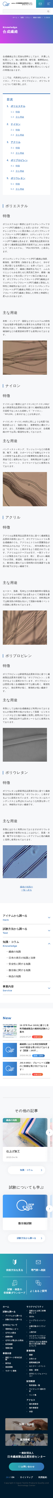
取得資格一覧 (34, 1385)
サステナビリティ (35, 1307)
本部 (31, 1411)
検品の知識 (15, 976)
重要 (31, 1355)
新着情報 (30, 1351)
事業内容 (7, 1353)
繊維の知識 (15, 951)
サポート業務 (10, 1371)
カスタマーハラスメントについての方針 (37, 1337)
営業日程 (9, 1348)
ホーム (6, 1307)
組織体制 (9, 1336)
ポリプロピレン (19, 160)
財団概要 (9, 1344)
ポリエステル (18, 106)
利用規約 (42, 1477)
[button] (49, 1132)
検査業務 (9, 1367)
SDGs (31, 1316)
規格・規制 (33, 1370)
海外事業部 (33, 1408)
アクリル (15, 142)
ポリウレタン (18, 178)
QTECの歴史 (10, 1333)
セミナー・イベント (37, 1366)
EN (12, 1477)
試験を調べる (9, 1312)
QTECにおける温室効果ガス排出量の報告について (38, 1344)
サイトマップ (26, 1477)
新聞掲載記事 (34, 1362)
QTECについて (10, 1325)
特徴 (18, 112)
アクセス (30, 1400)
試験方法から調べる (13, 1319)
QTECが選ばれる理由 (14, 1340)
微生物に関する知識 (20, 970)
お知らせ (33, 1359)
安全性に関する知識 (20, 964)
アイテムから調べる (13, 1316)
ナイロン (15, 124)
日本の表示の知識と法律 (22, 958)
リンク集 (33, 1395)
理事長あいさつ (11, 1329)
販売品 (8, 1363)
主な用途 (20, 117)
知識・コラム (26, 1424)
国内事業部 (33, 1404)
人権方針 (33, 1332)
